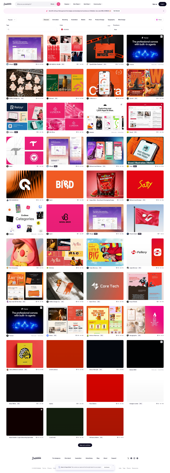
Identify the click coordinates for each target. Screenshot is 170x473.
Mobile (83, 19)
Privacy (49, 468)
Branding (65, 19)
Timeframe (116, 25)
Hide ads (154, 64)
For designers (56, 458)
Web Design (121, 19)
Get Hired (87, 4)
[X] (128, 458)
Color (61, 25)
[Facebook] (131, 458)
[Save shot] (36, 59)
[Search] (58, 4)
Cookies (55, 468)
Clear (109, 25)
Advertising (89, 458)
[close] (163, 11)
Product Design (99, 19)
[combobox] (32, 4)
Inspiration (78, 458)
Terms (44, 468)
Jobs (120, 468)
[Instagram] (134, 458)
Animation (55, 19)
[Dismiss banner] (113, 465)
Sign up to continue (85, 445)
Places (129, 468)
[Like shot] (40, 59)
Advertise (161, 64)
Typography (111, 19)
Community (97, 4)
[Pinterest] (137, 458)
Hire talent (68, 458)
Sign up (155, 4)
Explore (67, 4)
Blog (98, 458)
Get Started (117, 11)
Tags (7, 25)
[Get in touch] (32, 59)
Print (90, 19)
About (105, 458)
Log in (162, 4)
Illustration (74, 19)
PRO (15, 64)
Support (113, 458)
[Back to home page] (7, 4)
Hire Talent (76, 4)
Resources (135, 468)
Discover (46, 19)
